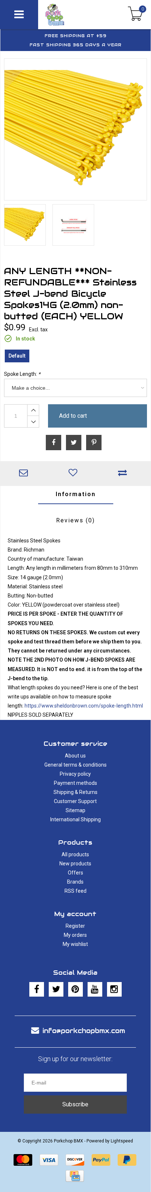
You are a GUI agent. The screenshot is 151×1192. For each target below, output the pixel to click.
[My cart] (135, 14)
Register (75, 926)
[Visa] (49, 1160)
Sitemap (75, 810)
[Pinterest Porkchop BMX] (75, 989)
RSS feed (75, 891)
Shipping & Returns (75, 792)
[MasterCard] (23, 1160)
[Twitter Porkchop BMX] (56, 989)
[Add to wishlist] (74, 473)
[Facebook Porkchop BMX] (36, 989)
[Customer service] (25, 473)
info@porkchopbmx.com (84, 1031)
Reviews (75, 520)
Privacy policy (75, 774)
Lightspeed (122, 1141)
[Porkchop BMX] (67, 15)
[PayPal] (101, 1160)
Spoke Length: (22, 374)
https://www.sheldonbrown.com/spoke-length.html (84, 706)
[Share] (53, 442)
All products (75, 854)
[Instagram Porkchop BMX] (114, 989)
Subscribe (75, 1104)
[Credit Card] (75, 1176)
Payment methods (75, 783)
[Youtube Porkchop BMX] (95, 989)
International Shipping (75, 819)
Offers (75, 873)
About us (75, 756)
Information (76, 494)
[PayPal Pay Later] (127, 1160)
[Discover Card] (75, 1160)
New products (75, 863)
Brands (75, 882)
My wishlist (75, 944)
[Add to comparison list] (124, 473)
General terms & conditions (75, 765)
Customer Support (75, 801)
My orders (75, 935)
